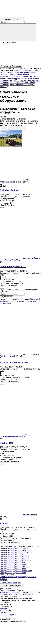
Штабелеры (5, 75)
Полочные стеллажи (18, 83)
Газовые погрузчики (20, 77)
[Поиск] (18, 32)
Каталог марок (26, 594)
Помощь (8, 583)
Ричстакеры (15, 85)
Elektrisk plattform (9, 190)
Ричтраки (33, 77)
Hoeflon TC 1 (7, 443)
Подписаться (6, 297)
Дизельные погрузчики (9, 72)
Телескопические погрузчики (26, 70)
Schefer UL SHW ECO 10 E (14, 362)
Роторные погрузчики (19, 81)
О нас (2, 583)
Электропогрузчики (27, 72)
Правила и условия (8, 590)
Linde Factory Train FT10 (13, 266)
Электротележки (7, 79)
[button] (20, 54)
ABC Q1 (4, 523)
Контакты (17, 583)
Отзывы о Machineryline (10, 594)
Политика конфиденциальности (12, 591)
